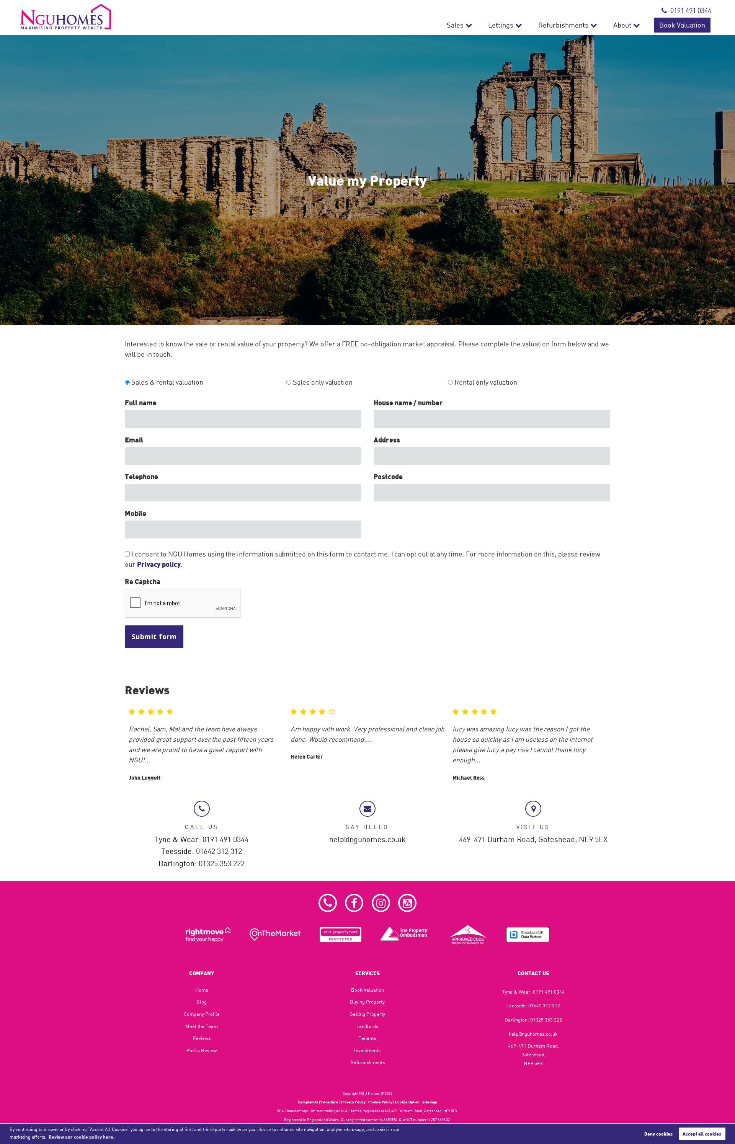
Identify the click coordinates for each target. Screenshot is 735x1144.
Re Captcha (142, 581)
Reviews (202, 1038)
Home (201, 990)
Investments (367, 1050)
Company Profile (202, 1014)
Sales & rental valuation (166, 382)
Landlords (367, 1026)
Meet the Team (201, 1026)
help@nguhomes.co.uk (367, 839)
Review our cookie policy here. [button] (82, 1136)
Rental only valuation (485, 382)
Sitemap (429, 1102)
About (622, 25)
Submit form (154, 636)
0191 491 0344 (690, 11)
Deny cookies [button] (658, 1133)
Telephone (141, 476)
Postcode (388, 476)
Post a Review (201, 1050)
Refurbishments (563, 25)
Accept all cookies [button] (702, 1133)
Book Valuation (682, 25)
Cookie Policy (380, 1102)
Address (387, 440)
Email (134, 440)
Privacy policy (159, 564)
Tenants (367, 1038)
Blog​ (201, 1002)
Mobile (135, 513)
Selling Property (367, 1014)
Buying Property (367, 1002)
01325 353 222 (222, 863)
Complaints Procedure (318, 1102)
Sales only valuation (322, 382)
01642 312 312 (219, 851)
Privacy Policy (353, 1102)
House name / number (408, 402)
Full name (141, 402)
